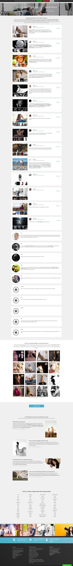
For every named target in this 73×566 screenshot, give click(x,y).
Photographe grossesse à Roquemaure (34, 555)
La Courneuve (44, 345)
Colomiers (30, 513)
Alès (31, 345)
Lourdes (18, 508)
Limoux (43, 499)
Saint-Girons (42, 508)
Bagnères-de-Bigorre (42, 516)
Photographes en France (32, 549)
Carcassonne (18, 502)
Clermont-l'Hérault (30, 511)
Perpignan (30, 494)
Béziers (18, 499)
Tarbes (30, 499)
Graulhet (55, 502)
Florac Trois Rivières (42, 494)
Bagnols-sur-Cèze (35, 345)
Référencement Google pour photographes (18, 549)
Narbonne (18, 516)
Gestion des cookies (15, 553)
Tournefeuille (42, 511)
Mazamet (55, 505)
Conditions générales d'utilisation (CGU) (17, 554)
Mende (18, 510)
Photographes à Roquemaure (32, 550)
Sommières (42, 510)
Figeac (30, 516)
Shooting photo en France (38, 549)
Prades (55, 496)
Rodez (30, 496)
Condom (55, 511)
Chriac (18, 505)
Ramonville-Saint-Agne (43, 505)
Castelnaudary (30, 508)
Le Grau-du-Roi (48, 345)
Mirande (55, 516)
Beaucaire (39, 345)
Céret (30, 510)
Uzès (54, 345)
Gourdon (42, 496)
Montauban (18, 513)
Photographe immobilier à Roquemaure (34, 554)
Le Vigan (52, 345)
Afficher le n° (58, 28)
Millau (18, 511)
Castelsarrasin (55, 499)
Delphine (41, 397)
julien (43, 397)
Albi (18, 494)
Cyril (39, 397)
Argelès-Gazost (55, 510)
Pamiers (43, 502)
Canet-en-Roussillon (55, 494)
